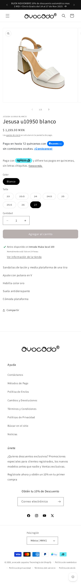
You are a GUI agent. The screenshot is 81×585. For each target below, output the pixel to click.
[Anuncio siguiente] (74, 5)
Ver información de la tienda (24, 257)
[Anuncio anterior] (7, 5)
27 (35, 204)
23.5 (24, 197)
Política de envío (67, 568)
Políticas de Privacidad (21, 417)
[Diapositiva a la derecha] (49, 109)
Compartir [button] (13, 310)
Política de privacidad (20, 568)
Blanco (11, 181)
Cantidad (8, 213)
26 (25, 205)
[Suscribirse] (59, 501)
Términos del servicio (45, 568)
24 (37, 197)
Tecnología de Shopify (40, 562)
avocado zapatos (20, 562)
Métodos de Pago (18, 383)
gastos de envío (13, 135)
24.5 (51, 197)
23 (10, 197)
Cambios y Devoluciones (22, 400)
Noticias (12, 434)
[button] (7, 16)
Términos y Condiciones (22, 408)
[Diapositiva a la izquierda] (32, 109)
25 (64, 197)
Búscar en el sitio (18, 425)
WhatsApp (8, 576)
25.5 (11, 205)
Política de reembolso (66, 562)
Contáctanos (15, 374)
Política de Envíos (18, 391)
